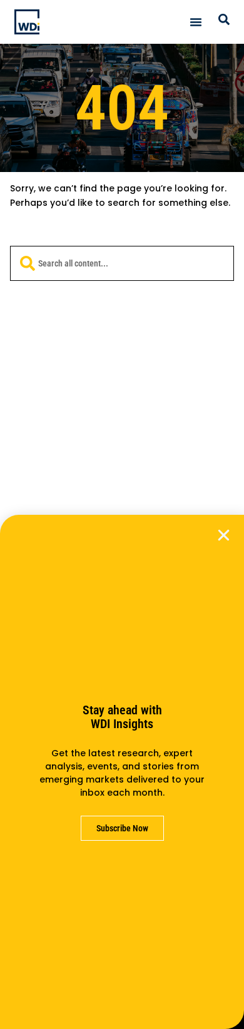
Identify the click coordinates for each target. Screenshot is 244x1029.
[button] (223, 535)
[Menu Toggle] (196, 22)
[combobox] (122, 263)
